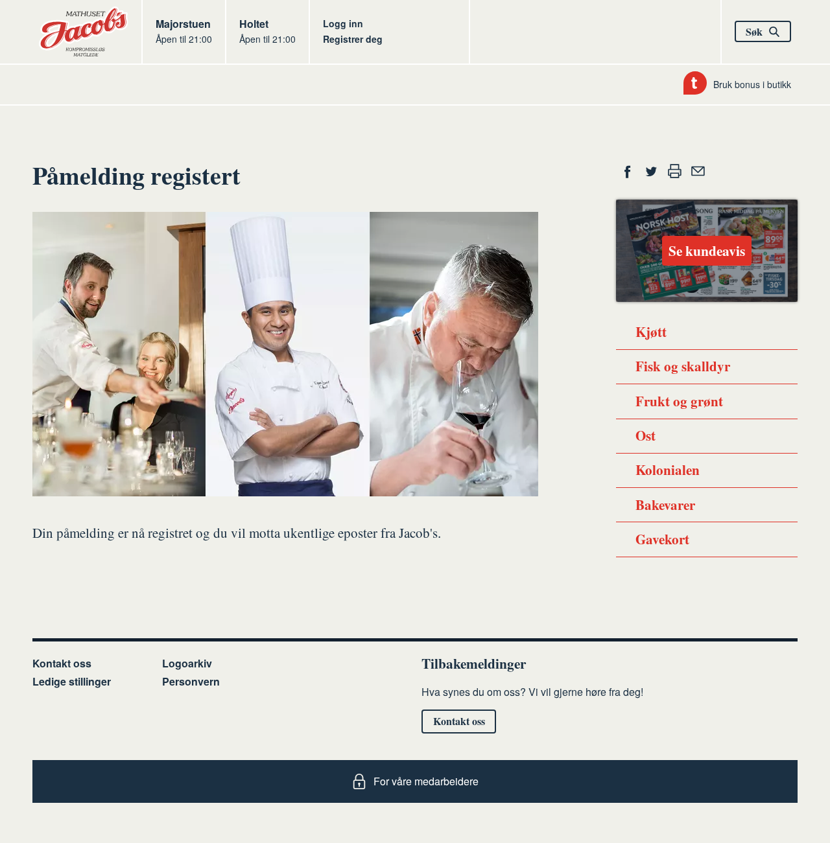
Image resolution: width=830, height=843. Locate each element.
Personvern (191, 681)
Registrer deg (353, 38)
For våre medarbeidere (426, 781)
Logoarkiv (187, 663)
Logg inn (343, 23)
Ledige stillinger (71, 681)
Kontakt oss (61, 663)
